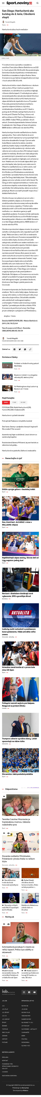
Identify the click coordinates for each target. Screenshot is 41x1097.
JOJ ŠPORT (5, 1012)
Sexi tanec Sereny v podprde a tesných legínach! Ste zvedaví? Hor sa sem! (20, 428)
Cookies (5, 1072)
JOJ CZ (4, 1016)
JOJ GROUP (6, 1019)
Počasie (5, 1042)
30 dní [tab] (23, 402)
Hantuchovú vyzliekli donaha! (13, 415)
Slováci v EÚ (26, 1045)
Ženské (4, 1026)
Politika (24, 1039)
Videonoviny (26, 1016)
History (4, 1039)
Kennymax (25, 1088)
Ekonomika (25, 1042)
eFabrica (25, 1090)
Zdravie (4, 1035)
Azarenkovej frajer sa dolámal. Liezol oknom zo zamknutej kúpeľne (19, 436)
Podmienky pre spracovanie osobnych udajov (10, 1066)
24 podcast (25, 1026)
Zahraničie (25, 1032)
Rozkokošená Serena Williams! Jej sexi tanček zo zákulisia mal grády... (20, 444)
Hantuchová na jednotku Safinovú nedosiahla (19, 451)
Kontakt (5, 1060)
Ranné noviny (26, 1019)
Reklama (5, 1057)
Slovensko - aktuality (29, 1029)
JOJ (3, 1006)
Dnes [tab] (6, 402)
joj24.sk (24, 1009)
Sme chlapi (6, 1032)
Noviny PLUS (26, 1012)
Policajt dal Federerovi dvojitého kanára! (17, 421)
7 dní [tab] (14, 402)
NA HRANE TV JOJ (27, 1022)
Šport (4, 1022)
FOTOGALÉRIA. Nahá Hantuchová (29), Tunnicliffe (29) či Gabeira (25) (16, 409)
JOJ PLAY (5, 1009)
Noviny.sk (25, 1006)
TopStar (5, 1029)
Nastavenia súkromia (9, 1075)
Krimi (23, 1035)
